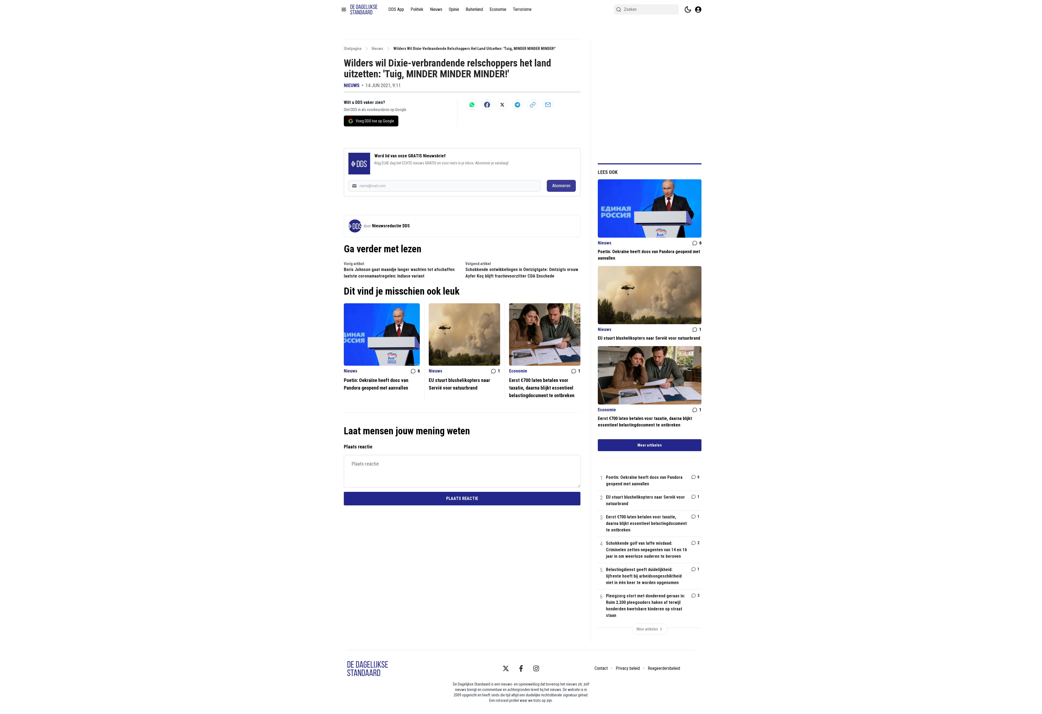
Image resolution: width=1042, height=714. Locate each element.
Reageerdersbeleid (664, 668)
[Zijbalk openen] (344, 9)
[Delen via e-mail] (547, 104)
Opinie (454, 9)
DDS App (396, 9)
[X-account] (506, 668)
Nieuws (436, 9)
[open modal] (698, 9)
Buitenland (474, 9)
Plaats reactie (462, 498)
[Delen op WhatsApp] (471, 104)
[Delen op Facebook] (487, 104)
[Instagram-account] (536, 668)
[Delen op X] (502, 104)
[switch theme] (688, 9)
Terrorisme (522, 9)
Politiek (417, 9)
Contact (601, 668)
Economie (498, 9)
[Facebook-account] (521, 668)
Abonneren (561, 185)
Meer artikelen (649, 445)
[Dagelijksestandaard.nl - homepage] (363, 9)
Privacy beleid (628, 668)
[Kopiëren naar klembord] (532, 104)
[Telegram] (517, 104)
